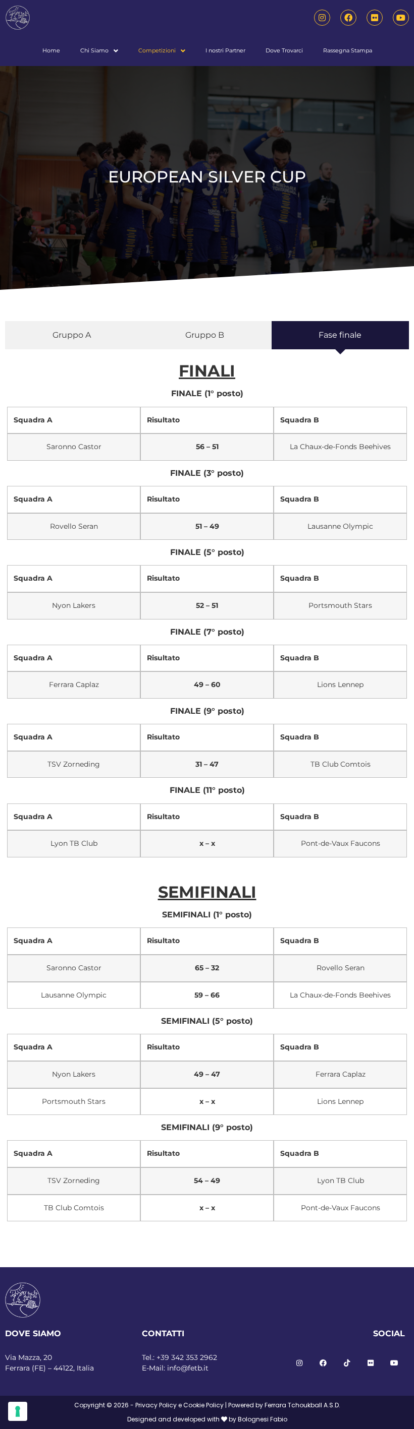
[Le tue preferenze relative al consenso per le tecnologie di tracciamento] (17, 1411)
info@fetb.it (188, 1368)
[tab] (71, 335)
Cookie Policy (203, 1405)
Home (51, 50)
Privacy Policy (156, 1405)
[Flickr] (375, 18)
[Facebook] (348, 18)
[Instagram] (322, 18)
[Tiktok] (346, 1363)
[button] (99, 50)
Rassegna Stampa (347, 50)
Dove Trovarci (284, 50)
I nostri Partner (225, 50)
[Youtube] (401, 18)
